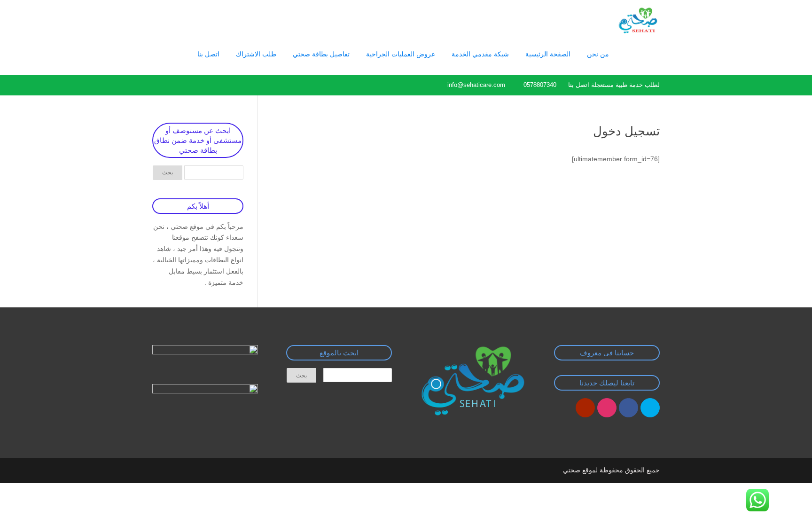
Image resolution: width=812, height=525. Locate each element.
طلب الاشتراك (256, 54)
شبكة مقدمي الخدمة (480, 54)
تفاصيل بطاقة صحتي (321, 54)
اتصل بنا (208, 54)
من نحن (598, 54)
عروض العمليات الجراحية (400, 54)
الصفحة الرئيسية (547, 54)
